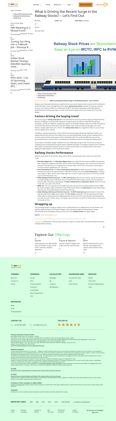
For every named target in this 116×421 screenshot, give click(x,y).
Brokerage (53, 278)
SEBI (31, 402)
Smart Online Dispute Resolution (19, 345)
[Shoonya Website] (13, 5)
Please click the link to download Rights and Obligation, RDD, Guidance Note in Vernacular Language (36, 370)
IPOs (31, 281)
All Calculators (54, 287)
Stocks (32, 278)
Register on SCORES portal (17, 384)
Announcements (16, 311)
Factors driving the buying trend (22, 14)
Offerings (36, 5)
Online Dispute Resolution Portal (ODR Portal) (50, 363)
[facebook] (60, 324)
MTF (31, 296)
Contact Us (14, 281)
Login (69, 5)
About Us (14, 278)
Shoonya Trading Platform (96, 284)
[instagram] (68, 325)
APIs (70, 281)
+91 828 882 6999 (20, 325)
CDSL (56, 402)
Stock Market (44, 101)
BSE (37, 402)
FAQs (12, 308)
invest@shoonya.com (40, 325)
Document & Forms (75, 278)
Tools (90, 287)
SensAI (90, 278)
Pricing (48, 5)
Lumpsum (53, 284)
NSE (43, 402)
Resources (57, 5)
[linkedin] (76, 325)
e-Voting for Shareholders (81, 402)
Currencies (33, 287)
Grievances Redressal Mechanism (36, 345)
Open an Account (85, 5)
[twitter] (64, 325)
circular (92, 363)
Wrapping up (17, 18)
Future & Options (35, 284)
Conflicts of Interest (37, 411)
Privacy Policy (13, 411)
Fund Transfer (73, 284)
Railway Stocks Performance (21, 16)
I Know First (92, 281)
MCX (49, 402)
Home (37, 101)
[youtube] (72, 325)
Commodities (34, 290)
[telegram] (80, 325)
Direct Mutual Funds (36, 293)
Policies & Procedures (24, 411)
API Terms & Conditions (61, 411)
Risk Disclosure (50, 411)
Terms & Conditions (75, 411)
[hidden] (16, 266)
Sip (50, 281)
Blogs (12, 305)
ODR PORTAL (65, 402)
